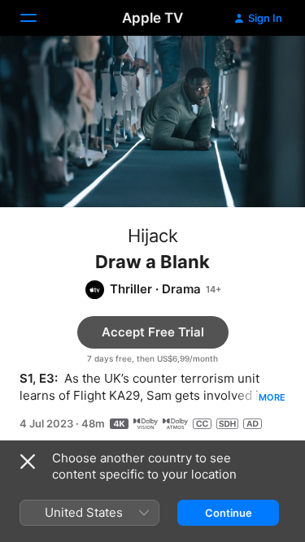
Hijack (153, 235)
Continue (228, 512)
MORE (272, 397)
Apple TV (152, 18)
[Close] (27, 461)
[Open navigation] (38, 18)
